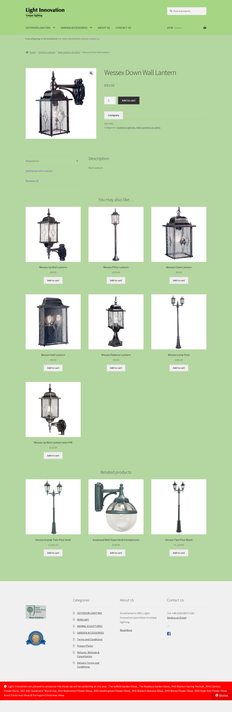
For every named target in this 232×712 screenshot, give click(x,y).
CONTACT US (123, 27)
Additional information (39, 171)
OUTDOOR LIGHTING (38, 27)
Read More (126, 630)
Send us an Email (176, 617)
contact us (94, 38)
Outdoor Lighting (46, 52)
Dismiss (223, 695)
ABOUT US (104, 27)
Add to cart (129, 100)
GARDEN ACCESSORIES (74, 27)
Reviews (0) (32, 181)
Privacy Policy (85, 645)
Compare (113, 115)
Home (33, 52)
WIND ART (83, 619)
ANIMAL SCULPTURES (89, 626)
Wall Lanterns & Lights (69, 52)
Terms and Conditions (90, 639)
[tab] (53, 161)
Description (32, 161)
